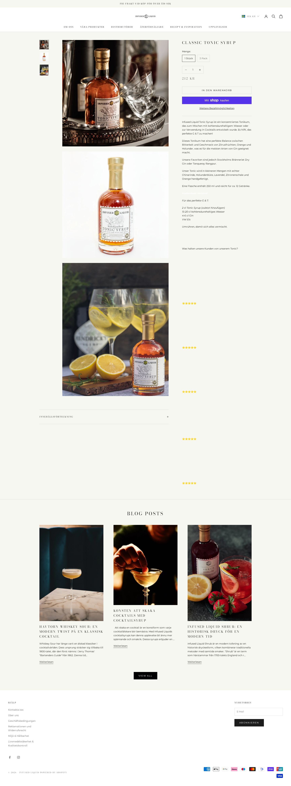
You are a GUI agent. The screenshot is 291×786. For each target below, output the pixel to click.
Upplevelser (218, 27)
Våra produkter (92, 27)
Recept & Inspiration (186, 27)
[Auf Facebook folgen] (9, 757)
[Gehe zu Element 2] (44, 57)
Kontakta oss (15, 709)
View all (146, 675)
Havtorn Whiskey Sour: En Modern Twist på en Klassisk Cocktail (71, 631)
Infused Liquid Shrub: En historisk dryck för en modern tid (215, 631)
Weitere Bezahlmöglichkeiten (216, 108)
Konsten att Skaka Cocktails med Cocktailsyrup (135, 615)
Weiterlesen (46, 661)
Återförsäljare (152, 27)
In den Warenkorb (217, 90)
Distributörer (122, 27)
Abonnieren (249, 722)
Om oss (69, 27)
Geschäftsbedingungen (22, 720)
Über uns (13, 715)
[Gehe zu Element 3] (44, 70)
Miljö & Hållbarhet (18, 735)
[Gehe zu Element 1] (44, 44)
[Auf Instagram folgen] (18, 757)
